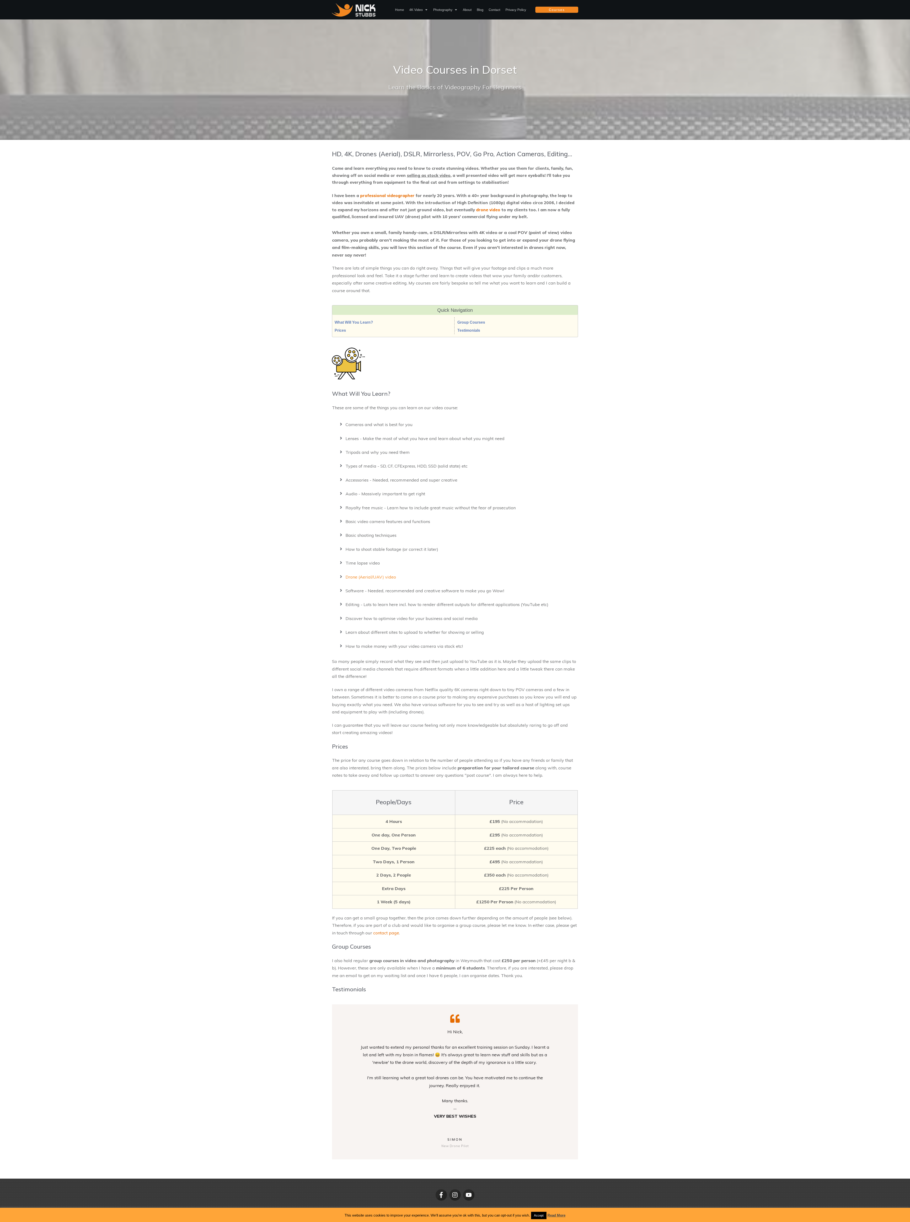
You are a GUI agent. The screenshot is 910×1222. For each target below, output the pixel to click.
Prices (340, 330)
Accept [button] (539, 1215)
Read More (556, 1215)
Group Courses (471, 322)
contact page (386, 933)
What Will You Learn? (354, 322)
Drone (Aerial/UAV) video (371, 577)
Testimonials (468, 330)
